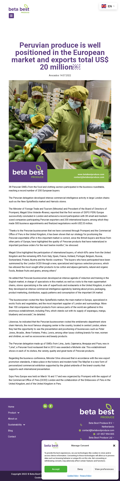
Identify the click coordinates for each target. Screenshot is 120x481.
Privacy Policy (85, 476)
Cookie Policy (72, 476)
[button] (114, 445)
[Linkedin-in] (45, 406)
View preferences (104, 469)
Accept (56, 469)
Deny (80, 469)
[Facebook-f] (50, 406)
